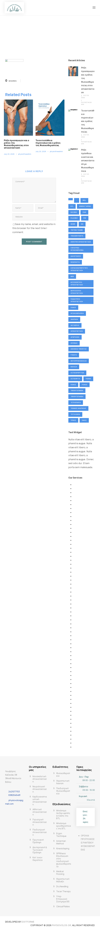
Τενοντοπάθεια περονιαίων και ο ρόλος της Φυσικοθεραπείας (48, 143)
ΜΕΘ (72, 276)
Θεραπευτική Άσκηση (62, 782)
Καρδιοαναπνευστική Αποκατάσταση (79, 269)
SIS (82, 224)
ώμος (84, 420)
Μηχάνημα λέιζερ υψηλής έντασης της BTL (63, 814)
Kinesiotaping (62, 848)
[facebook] (8, 810)
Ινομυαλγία (75, 262)
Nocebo (74, 212)
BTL (72, 206)
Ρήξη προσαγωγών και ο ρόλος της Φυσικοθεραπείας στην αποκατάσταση (16, 144)
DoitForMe (28, 921)
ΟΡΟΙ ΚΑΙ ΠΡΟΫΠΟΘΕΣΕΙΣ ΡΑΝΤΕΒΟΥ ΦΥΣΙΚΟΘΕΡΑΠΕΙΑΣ (88, 842)
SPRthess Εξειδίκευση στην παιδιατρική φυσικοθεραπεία (63, 860)
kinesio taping (85, 206)
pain (84, 212)
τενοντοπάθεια (77, 390)
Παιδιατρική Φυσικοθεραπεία (63, 791)
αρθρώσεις (75, 337)
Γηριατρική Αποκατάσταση (40, 822)
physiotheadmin (24, 154)
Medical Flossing (60, 872)
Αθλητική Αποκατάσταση (81, 242)
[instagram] (14, 810)
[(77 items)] (70, 199)
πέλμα (88, 379)
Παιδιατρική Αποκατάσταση (77, 300)
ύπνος (73, 420)
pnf (84, 218)
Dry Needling (62, 886)
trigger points (77, 236)
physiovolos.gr (61, 925)
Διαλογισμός (76, 256)
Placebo (74, 218)
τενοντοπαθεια (77, 396)
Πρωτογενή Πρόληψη (38, 841)
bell (84, 200)
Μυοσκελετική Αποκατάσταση (77, 283)
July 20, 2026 (9, 154)
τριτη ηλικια (75, 414)
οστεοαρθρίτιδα (77, 373)
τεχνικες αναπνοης (78, 408)
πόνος (84, 385)
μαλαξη (74, 367)
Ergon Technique (61, 834)
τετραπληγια (76, 402)
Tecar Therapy (63, 891)
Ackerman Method (61, 842)
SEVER (73, 224)
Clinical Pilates (63, 906)
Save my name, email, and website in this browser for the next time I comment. (33, 228)
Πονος (73, 307)
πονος (73, 385)
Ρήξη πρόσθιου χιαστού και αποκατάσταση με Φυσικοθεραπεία (87, 160)
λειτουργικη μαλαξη (79, 361)
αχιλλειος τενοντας (79, 349)
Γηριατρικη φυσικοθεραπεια (77, 249)
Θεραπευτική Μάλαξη (62, 880)
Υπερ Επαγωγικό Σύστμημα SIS (62, 899)
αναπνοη (74, 319)
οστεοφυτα (75, 379)
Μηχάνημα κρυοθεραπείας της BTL (63, 826)
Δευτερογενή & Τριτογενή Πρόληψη (40, 850)
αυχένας (74, 343)
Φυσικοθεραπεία (77, 313)
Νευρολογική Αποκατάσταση (77, 292)
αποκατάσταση (77, 331)
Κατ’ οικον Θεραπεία (37, 858)
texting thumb (77, 230)
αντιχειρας (75, 325)
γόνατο (74, 355)
